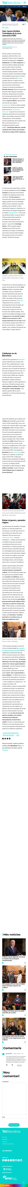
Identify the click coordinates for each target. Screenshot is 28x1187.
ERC (18, 735)
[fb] (3, 1161)
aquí (22, 745)
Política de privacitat (7, 1144)
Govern (21, 300)
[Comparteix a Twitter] (3, 739)
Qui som (4, 1137)
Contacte (4, 1141)
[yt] (16, 1161)
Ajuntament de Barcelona (10, 733)
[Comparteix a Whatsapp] (7, 739)
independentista (13, 213)
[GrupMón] (14, 1185)
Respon (19, 1065)
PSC (18, 78)
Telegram (5, 750)
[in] (13, 1161)
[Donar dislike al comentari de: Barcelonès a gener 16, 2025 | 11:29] (12, 1065)
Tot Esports (7, 1151)
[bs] (21, 1161)
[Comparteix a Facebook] (5, 739)
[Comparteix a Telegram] (9, 739)
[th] (18, 1161)
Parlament (21, 359)
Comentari (5, 1081)
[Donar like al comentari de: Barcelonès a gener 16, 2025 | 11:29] (6, 1065)
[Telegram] (11, 1161)
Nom (3, 1117)
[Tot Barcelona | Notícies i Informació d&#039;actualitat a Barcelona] (10, 4)
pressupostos (6, 105)
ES (21, 2)
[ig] (8, 1161)
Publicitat (4, 1139)
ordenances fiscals (7, 537)
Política (7, 27)
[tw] (6, 1161)
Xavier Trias (16, 452)
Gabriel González (6, 47)
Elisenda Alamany (8, 735)
